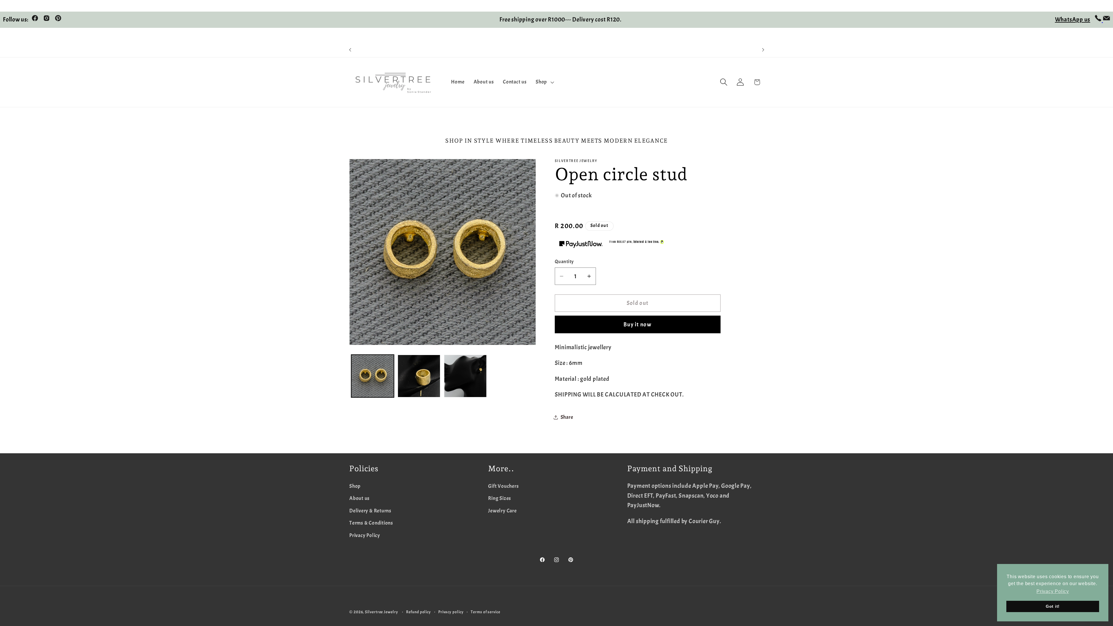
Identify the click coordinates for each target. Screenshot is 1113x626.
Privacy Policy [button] (1052, 591)
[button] (544, 82)
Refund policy (418, 611)
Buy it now (637, 324)
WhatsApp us (1072, 19)
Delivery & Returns (370, 510)
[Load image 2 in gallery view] (419, 376)
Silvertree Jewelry (381, 611)
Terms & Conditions (371, 523)
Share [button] (567, 417)
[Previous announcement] (350, 50)
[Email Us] (1106, 19)
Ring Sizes (499, 498)
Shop (355, 486)
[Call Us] (1098, 19)
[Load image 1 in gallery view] (372, 376)
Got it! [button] (1053, 606)
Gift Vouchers (503, 486)
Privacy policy (451, 611)
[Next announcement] (763, 50)
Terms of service (485, 611)
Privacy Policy (364, 535)
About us (359, 498)
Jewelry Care (502, 510)
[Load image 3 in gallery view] (465, 376)
